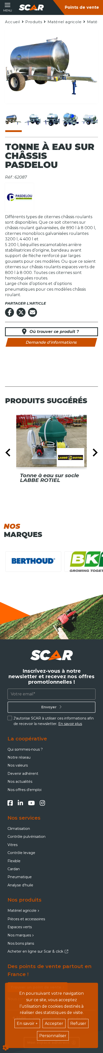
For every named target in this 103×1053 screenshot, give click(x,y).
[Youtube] (31, 803)
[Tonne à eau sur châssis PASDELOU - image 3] (51, 119)
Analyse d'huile (20, 885)
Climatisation (19, 828)
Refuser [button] (78, 1023)
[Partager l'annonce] (32, 312)
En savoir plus (70, 724)
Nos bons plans (21, 943)
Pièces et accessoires (26, 919)
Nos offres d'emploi (25, 790)
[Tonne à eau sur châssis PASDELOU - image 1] (13, 119)
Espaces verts (20, 927)
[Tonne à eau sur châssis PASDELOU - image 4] (70, 119)
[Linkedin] (20, 803)
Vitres (13, 845)
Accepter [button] (54, 1023)
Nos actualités (20, 781)
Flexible (14, 861)
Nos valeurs (18, 765)
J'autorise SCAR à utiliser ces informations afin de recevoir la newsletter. (54, 721)
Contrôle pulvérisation (27, 836)
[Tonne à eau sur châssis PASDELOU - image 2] (32, 119)
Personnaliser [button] (52, 1035)
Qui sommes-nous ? (25, 749)
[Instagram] (42, 803)
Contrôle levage (21, 853)
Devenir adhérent (23, 773)
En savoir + (27, 1023)
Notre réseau (19, 757)
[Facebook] (10, 803)
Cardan (14, 869)
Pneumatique (20, 877)
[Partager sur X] (21, 312)
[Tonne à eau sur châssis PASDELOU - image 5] (89, 119)
